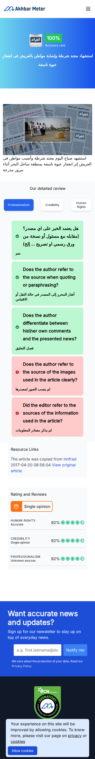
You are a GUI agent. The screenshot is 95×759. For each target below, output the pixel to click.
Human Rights (81, 205)
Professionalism (19, 205)
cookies (18, 741)
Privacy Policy (22, 666)
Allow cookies (22, 750)
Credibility (52, 205)
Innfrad (70, 459)
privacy (75, 735)
